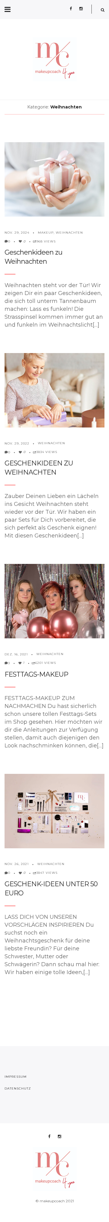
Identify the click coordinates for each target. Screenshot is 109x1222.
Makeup (46, 233)
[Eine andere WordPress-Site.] (55, 59)
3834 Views (46, 452)
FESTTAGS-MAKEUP (36, 674)
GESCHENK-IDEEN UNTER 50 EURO (51, 888)
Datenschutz (18, 1088)
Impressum (16, 1077)
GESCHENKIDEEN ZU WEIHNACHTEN (39, 467)
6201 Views (45, 663)
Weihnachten (69, 233)
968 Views (46, 241)
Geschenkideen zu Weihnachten (33, 257)
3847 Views (47, 873)
